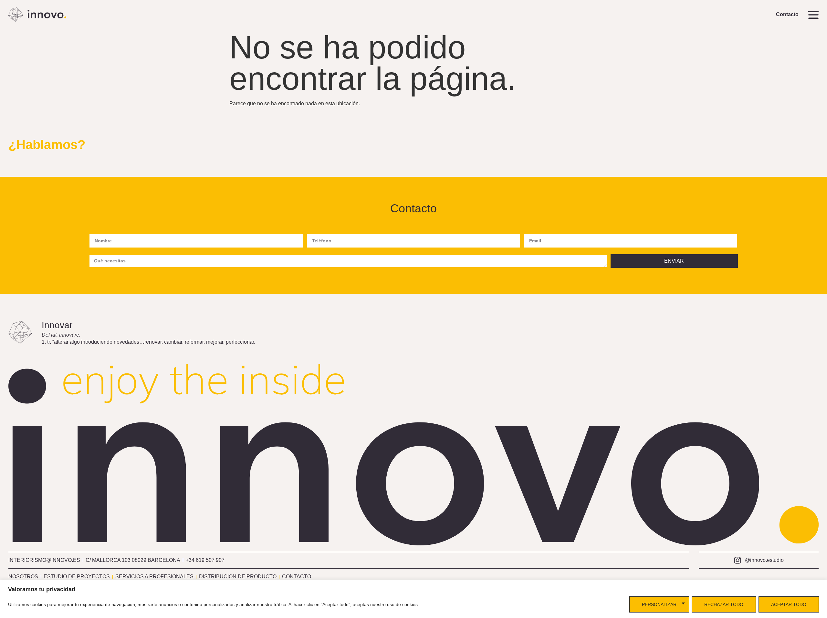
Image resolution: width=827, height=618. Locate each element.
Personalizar (659, 604)
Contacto (787, 14)
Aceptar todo (788, 604)
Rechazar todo (723, 604)
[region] (413, 599)
